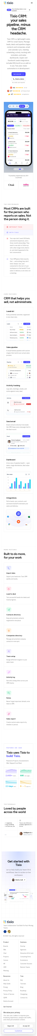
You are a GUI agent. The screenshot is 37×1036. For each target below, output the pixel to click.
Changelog (23, 1007)
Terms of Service (8, 1007)
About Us (6, 993)
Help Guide (6, 996)
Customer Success (25, 979)
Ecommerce (23, 975)
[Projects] (12, 113)
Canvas (5, 973)
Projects (6, 969)
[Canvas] (26, 113)
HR (4, 976)
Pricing (5, 1000)
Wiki (4, 962)
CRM (4, 980)
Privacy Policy (7, 1003)
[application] (11, 784)
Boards (5, 959)
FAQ (21, 993)
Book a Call (18, 893)
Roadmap (23, 1003)
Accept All (25, 1026)
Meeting (6, 983)
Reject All (10, 1026)
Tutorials (22, 996)
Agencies (22, 962)
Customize (17, 1031)
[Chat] (9, 113)
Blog (21, 1000)
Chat (4, 966)
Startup (22, 959)
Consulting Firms (25, 972)
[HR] (16, 113)
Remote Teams (24, 982)
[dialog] (18, 1021)
